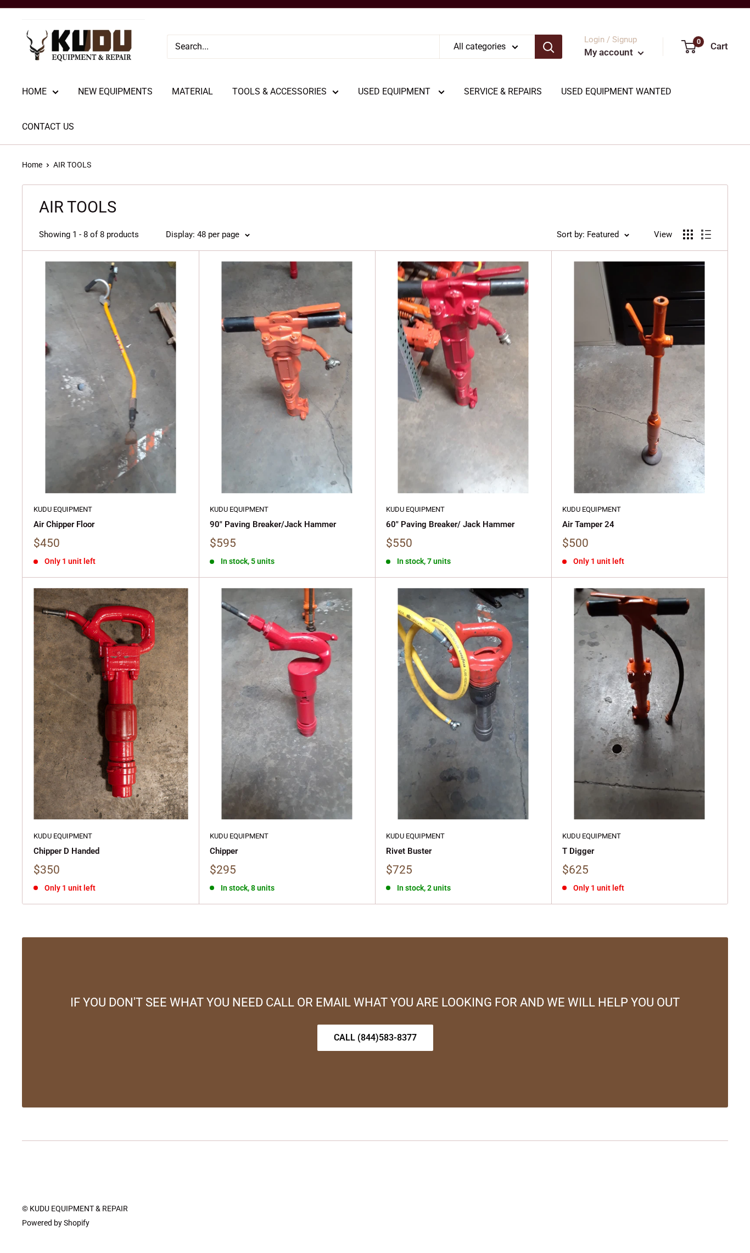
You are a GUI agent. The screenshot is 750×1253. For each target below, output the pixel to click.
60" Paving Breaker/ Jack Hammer (450, 524)
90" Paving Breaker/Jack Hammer (273, 524)
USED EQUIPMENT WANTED (616, 91)
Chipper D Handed (66, 851)
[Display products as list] (706, 234)
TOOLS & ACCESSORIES (279, 91)
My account (609, 52)
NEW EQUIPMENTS (115, 91)
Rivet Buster (409, 851)
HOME (34, 91)
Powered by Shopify (55, 1222)
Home (32, 164)
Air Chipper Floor (63, 524)
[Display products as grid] (688, 234)
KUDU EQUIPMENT (62, 509)
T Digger (578, 851)
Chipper (224, 851)
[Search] (548, 47)
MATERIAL (192, 91)
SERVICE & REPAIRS (503, 91)
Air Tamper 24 (588, 524)
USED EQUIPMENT (395, 91)
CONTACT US (48, 126)
